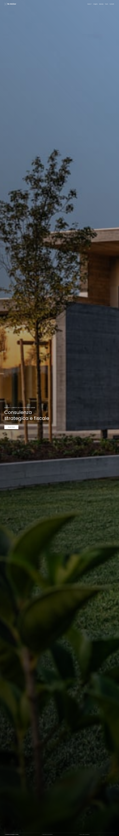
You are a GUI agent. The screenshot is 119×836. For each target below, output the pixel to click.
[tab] (22, 834)
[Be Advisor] (10, 4)
